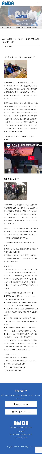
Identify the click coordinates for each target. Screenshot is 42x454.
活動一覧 (9, 27)
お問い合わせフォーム (22, 412)
